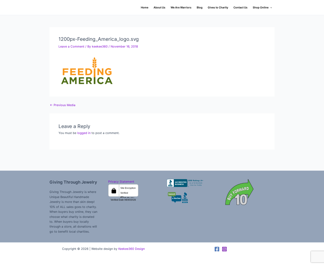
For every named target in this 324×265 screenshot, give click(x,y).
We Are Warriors (181, 7)
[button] (270, 7)
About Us (159, 7)
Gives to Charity (218, 7)
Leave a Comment (71, 46)
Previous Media (62, 104)
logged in (84, 133)
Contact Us (240, 7)
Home (144, 7)
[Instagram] (224, 249)
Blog (199, 7)
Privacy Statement (121, 181)
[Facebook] (217, 249)
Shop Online (260, 7)
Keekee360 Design (131, 249)
